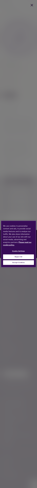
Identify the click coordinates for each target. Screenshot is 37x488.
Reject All (18, 257)
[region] (18, 244)
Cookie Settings (18, 251)
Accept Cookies (18, 262)
